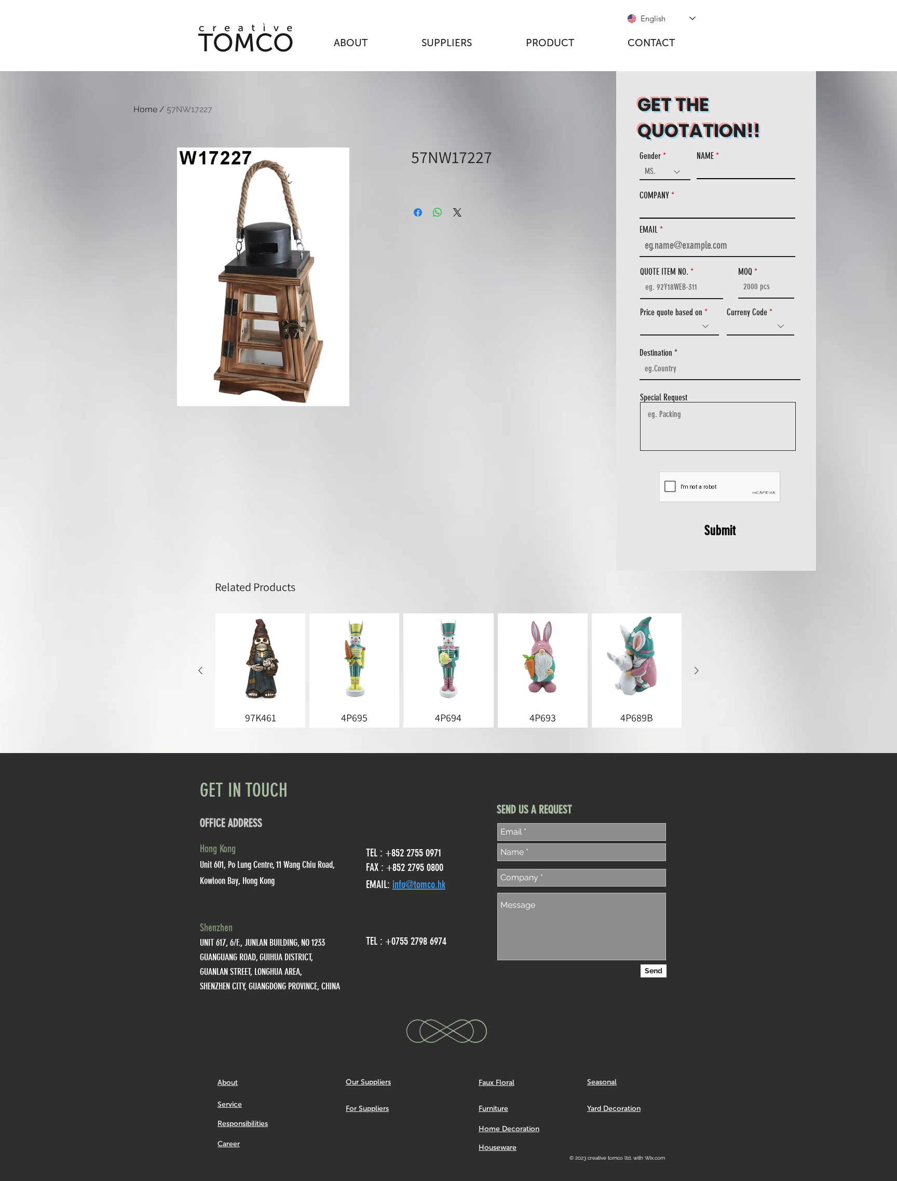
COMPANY (654, 195)
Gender (650, 156)
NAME (705, 156)
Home (145, 109)
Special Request (663, 397)
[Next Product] (696, 670)
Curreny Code (747, 312)
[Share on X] (457, 212)
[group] (448, 670)
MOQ (745, 271)
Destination (656, 352)
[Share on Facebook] (418, 212)
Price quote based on (671, 312)
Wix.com (655, 1158)
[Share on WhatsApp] (437, 212)
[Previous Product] (200, 670)
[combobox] (720, 368)
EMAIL (649, 229)
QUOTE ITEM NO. (664, 271)
